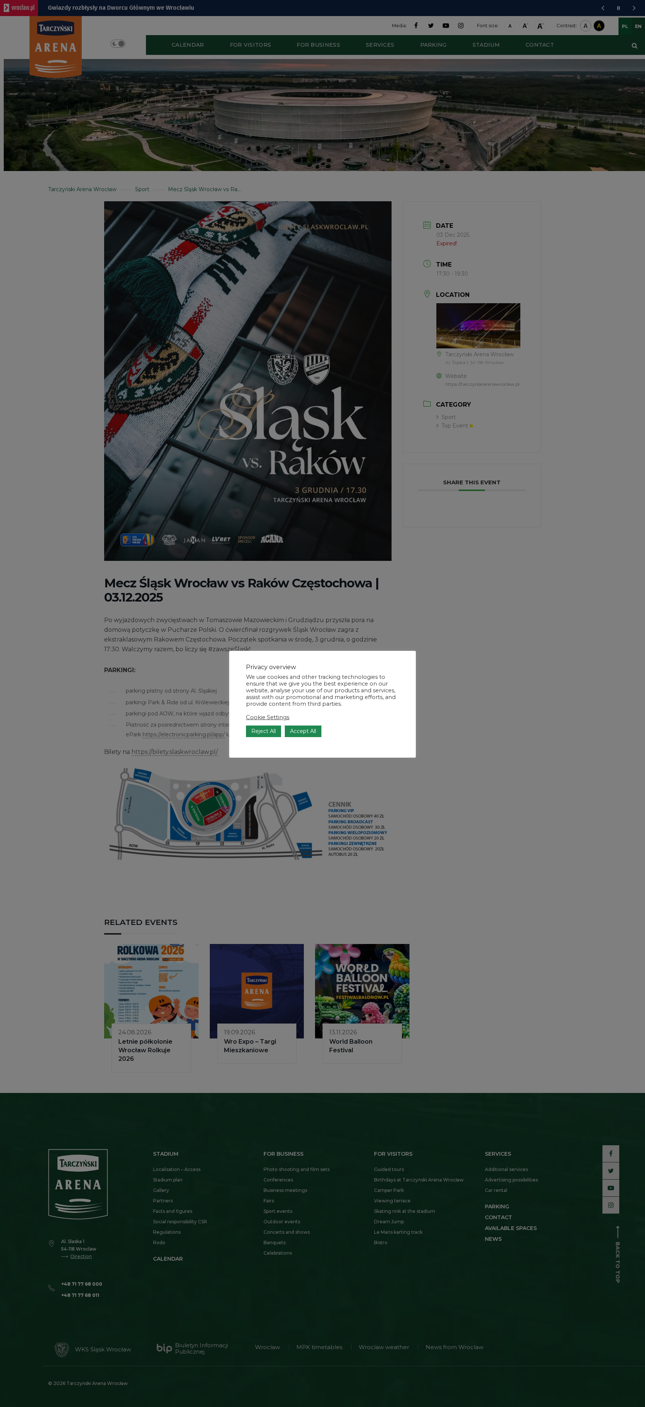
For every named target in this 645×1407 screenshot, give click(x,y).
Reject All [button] (263, 731)
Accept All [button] (303, 731)
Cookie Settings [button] (267, 717)
